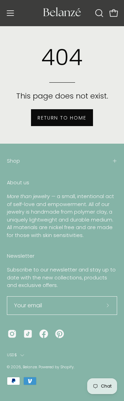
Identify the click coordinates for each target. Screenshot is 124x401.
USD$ (12, 355)
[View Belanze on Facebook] (44, 334)
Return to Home (62, 117)
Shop (13, 160)
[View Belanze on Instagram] (12, 334)
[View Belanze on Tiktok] (28, 334)
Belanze (30, 367)
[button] (98, 13)
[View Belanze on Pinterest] (59, 334)
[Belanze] (62, 13)
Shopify (67, 367)
